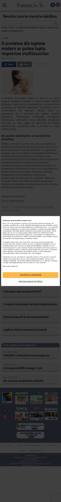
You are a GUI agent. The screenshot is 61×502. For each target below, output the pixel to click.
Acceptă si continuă (30, 275)
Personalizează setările (30, 282)
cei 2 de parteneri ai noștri (17, 223)
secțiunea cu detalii (20, 236)
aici (16, 266)
